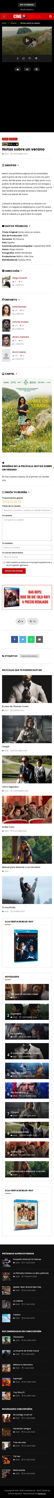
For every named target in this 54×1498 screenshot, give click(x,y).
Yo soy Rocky (8, 907)
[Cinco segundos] (27, 1130)
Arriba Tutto (8, 827)
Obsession (18, 1337)
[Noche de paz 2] (27, 1090)
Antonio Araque (20, 321)
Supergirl (17, 1378)
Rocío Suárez (19, 352)
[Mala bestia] (6, 1473)
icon (27, 688)
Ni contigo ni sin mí (22, 1414)
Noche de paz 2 (19, 1092)
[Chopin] (27, 1110)
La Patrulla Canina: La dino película (31, 1273)
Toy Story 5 (19, 1392)
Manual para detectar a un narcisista (21, 867)
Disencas (42, 1493)
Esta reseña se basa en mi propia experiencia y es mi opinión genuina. (29, 564)
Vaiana (16, 1314)
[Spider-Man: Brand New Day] (6, 1290)
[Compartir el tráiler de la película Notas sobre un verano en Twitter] (22, 639)
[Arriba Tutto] (27, 1149)
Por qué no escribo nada (24, 994)
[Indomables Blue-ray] (26, 1231)
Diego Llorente (19, 278)
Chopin (27, 9)
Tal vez (16, 1456)
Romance (13, 139)
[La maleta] (27, 1031)
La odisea (18, 1300)
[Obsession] (6, 1340)
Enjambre (16, 1013)
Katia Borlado (19, 306)
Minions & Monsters (23, 1364)
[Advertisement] (27, 100)
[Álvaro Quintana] (6, 340)
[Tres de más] (6, 1446)
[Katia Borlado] (6, 310)
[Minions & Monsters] (6, 1368)
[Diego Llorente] (6, 281)
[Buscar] (50, 16)
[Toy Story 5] (6, 1396)
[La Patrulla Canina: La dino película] (6, 1276)
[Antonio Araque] (6, 325)
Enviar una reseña (14, 571)
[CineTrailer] (27, 16)
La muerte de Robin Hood (26, 1350)
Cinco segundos (10, 786)
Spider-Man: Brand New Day (27, 1287)
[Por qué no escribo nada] (27, 992)
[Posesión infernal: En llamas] (6, 1263)
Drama (13, 23)
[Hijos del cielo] (27, 1071)
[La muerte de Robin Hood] (6, 1354)
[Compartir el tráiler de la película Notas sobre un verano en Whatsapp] (31, 639)
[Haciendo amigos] (6, 1432)
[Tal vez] (6, 1460)
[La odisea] (6, 1304)
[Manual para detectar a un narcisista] (27, 1169)
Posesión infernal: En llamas (27, 1259)
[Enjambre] (27, 1012)
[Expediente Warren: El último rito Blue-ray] (26, 962)
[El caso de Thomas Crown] (27, 1051)
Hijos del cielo (18, 1072)
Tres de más (19, 1442)
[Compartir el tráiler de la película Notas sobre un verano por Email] (39, 639)
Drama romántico (29, 656)
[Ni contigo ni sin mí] (6, 1418)
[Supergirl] (6, 1382)
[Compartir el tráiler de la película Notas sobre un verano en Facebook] (14, 639)
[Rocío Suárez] (6, 355)
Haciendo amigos (22, 1428)
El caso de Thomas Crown (15, 706)
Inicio (4, 23)
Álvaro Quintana (20, 337)
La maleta (16, 1033)
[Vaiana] (6, 1318)
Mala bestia (19, 1470)
